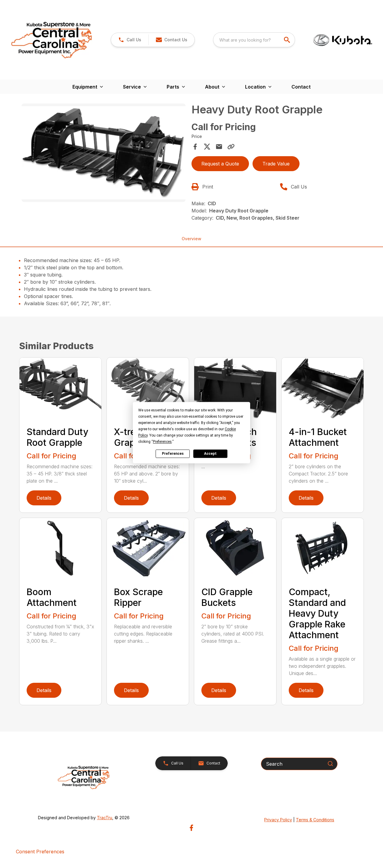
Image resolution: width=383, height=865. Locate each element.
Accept (210, 453)
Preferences (173, 453)
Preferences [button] (162, 442)
